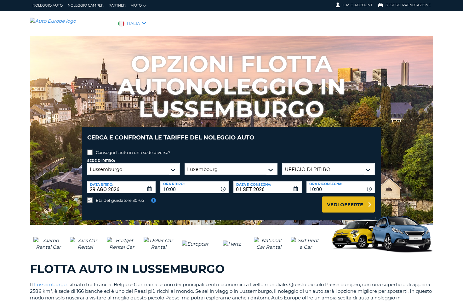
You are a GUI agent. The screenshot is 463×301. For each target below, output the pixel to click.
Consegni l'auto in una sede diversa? (133, 152)
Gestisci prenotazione (408, 5)
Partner (117, 5)
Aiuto (136, 5)
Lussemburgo (50, 284)
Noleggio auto (47, 5)
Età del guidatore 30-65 (120, 200)
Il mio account (357, 5)
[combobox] (194, 187)
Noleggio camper (86, 5)
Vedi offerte (345, 204)
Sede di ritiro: (101, 161)
